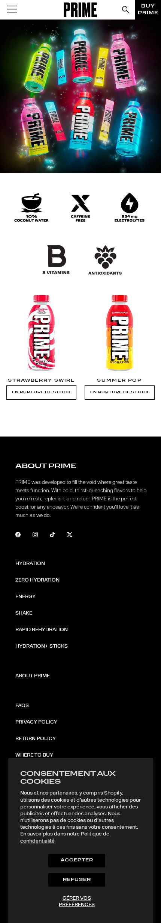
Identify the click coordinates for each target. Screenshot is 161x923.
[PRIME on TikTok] (57, 535)
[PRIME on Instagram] (40, 535)
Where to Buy (34, 755)
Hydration (30, 563)
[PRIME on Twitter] (74, 535)
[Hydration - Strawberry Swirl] (41, 332)
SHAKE (23, 613)
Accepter (77, 860)
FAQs (22, 705)
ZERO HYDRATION (37, 580)
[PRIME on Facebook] (23, 535)
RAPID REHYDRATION (41, 629)
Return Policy (35, 738)
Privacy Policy (36, 722)
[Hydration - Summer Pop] (119, 332)
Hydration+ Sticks (41, 646)
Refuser (77, 880)
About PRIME (32, 675)
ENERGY (25, 596)
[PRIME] (80, 9)
